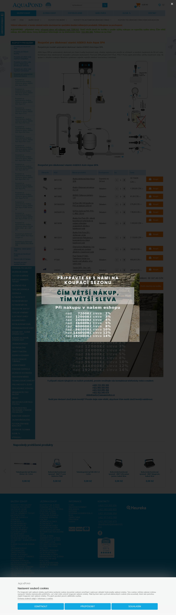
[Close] (172, 4)
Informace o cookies (45, 599)
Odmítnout (40, 606)
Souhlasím (134, 606)
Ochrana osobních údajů (27, 599)
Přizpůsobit (88, 606)
